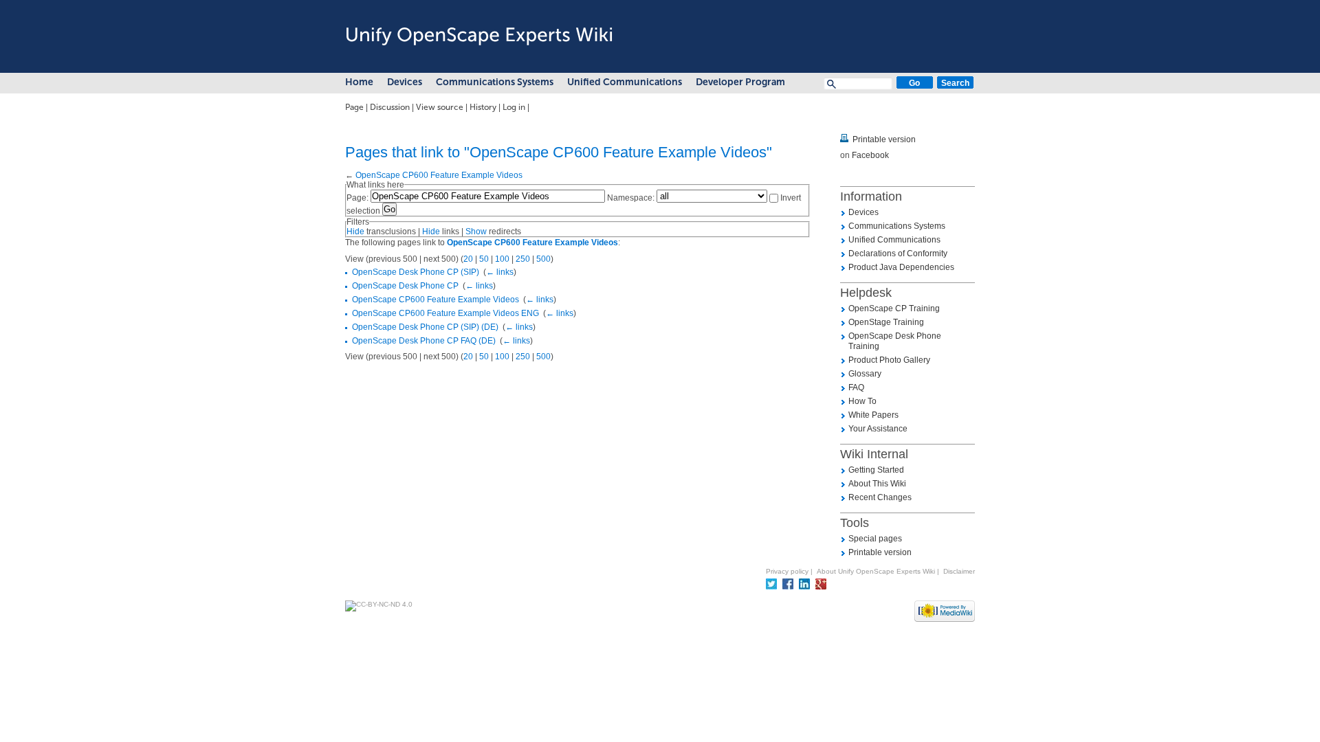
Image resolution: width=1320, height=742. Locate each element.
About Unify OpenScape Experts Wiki (876, 571)
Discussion (390, 107)
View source (439, 107)
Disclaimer (959, 571)
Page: (357, 198)
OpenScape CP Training (894, 308)
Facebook (870, 155)
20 (468, 259)
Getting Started (876, 470)
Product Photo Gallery (889, 360)
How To (862, 401)
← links (500, 272)
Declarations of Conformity (897, 253)
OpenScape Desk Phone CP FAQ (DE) (424, 341)
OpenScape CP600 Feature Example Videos (438, 175)
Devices (404, 82)
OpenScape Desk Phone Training (894, 341)
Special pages (875, 538)
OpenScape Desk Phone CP (405, 286)
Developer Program (740, 82)
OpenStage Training (886, 322)
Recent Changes (880, 497)
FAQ (856, 387)
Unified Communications (624, 82)
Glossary (864, 374)
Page (354, 107)
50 (484, 259)
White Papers (873, 415)
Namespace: (630, 198)
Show (476, 231)
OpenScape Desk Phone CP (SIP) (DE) (425, 327)
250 (523, 259)
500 (543, 259)
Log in (514, 107)
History (483, 107)
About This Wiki (877, 483)
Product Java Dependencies (901, 267)
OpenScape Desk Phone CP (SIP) (415, 272)
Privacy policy (787, 571)
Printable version (884, 139)
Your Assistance (878, 429)
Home (359, 82)
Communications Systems (494, 82)
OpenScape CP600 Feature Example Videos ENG (445, 313)
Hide (355, 231)
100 (502, 259)
